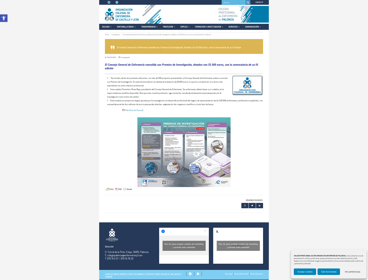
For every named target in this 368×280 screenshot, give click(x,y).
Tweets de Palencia (238, 245)
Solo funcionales (329, 271)
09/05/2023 (111, 57)
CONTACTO (259, 2)
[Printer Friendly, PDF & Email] (119, 189)
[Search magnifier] (248, 2)
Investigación (115, 34)
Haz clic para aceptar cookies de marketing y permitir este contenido (184, 245)
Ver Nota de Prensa (134, 110)
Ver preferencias (352, 271)
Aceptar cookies (305, 271)
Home (107, 34)
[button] (3, 18)
